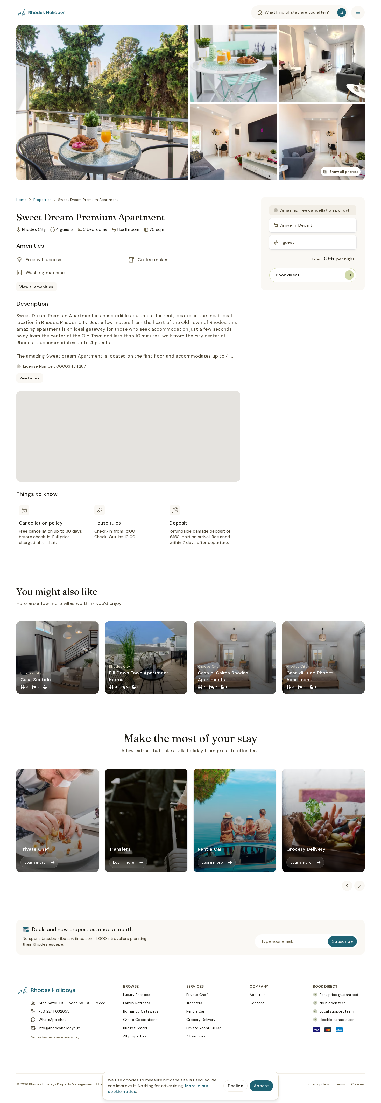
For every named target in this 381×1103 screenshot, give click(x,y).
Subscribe (342, 941)
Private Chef (197, 994)
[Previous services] (347, 886)
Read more (29, 378)
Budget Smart (135, 1027)
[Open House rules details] (128, 531)
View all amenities (36, 286)
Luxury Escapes (136, 994)
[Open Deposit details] (203, 531)
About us (257, 994)
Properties (42, 199)
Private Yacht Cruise (203, 1027)
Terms (340, 1084)
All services (196, 1036)
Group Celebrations (140, 1019)
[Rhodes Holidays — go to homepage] (42, 12)
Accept (261, 1085)
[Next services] (359, 886)
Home (21, 199)
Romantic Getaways (140, 1011)
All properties (134, 1036)
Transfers (194, 1003)
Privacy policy (318, 1084)
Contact (257, 1003)
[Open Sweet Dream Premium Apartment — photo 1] (102, 102)
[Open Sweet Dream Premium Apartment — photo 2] (233, 63)
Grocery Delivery (200, 1019)
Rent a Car (195, 1011)
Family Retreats (136, 1003)
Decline (235, 1085)
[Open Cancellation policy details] (53, 531)
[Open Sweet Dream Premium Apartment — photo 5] (322, 142)
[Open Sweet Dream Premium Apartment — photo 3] (233, 142)
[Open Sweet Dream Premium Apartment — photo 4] (322, 63)
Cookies (358, 1084)
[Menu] (358, 12)
